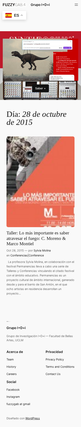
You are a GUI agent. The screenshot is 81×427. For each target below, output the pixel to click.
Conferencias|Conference (27, 255)
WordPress (32, 418)
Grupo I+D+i (40, 5)
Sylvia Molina (42, 250)
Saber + (40, 88)
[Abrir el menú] (76, 4)
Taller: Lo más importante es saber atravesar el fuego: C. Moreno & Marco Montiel (37, 238)
